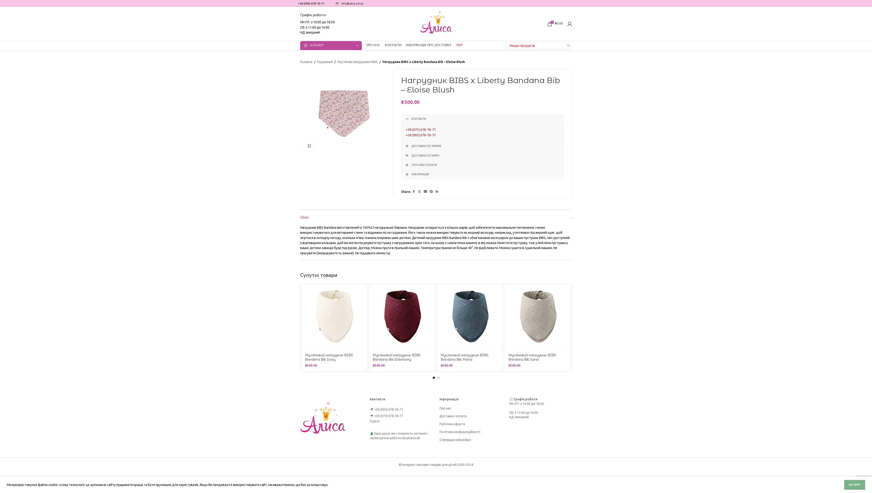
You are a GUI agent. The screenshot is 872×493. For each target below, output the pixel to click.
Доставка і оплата (453, 416)
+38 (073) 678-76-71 (421, 129)
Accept (855, 484)
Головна (306, 62)
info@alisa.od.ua (352, 3)
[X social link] (419, 192)
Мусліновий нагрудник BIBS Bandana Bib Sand (532, 357)
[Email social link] (425, 192)
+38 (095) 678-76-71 (421, 135)
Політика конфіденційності (460, 432)
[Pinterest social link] (431, 192)
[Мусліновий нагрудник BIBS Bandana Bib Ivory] (334, 317)
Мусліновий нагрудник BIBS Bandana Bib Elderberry (397, 357)
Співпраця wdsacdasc (455, 440)
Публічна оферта (452, 424)
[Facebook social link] (414, 192)
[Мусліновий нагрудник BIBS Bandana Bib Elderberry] (402, 317)
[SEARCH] (568, 45)
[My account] (569, 24)
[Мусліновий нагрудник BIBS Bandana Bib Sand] (537, 317)
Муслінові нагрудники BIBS (357, 62)
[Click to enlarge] (309, 146)
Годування (325, 62)
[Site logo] (436, 23)
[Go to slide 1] (434, 378)
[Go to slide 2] (438, 378)
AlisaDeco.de (410, 438)
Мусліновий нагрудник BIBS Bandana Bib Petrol (465, 357)
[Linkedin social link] (437, 192)
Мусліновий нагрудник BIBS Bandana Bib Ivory (329, 357)
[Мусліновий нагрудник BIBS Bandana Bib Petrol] (470, 317)
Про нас (445, 408)
